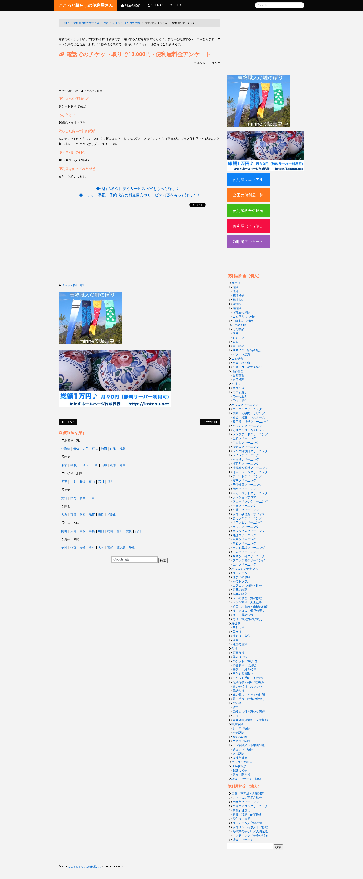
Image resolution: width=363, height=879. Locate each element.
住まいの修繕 (241, 577)
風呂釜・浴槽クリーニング (250, 422)
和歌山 (111, 514)
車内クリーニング (244, 552)
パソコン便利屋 (241, 762)
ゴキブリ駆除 (241, 741)
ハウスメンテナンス (244, 569)
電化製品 (238, 329)
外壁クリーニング (244, 535)
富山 (92, 482)
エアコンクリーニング (247, 409)
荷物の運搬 (240, 396)
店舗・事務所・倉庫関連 (247, 793)
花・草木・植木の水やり (249, 699)
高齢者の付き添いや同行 (249, 711)
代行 (105, 23)
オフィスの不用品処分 (247, 798)
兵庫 (82, 514)
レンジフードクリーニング (250, 434)
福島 (122, 449)
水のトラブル (241, 581)
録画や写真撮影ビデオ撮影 (250, 720)
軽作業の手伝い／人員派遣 (250, 831)
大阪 (64, 514)
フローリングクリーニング (250, 501)
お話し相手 (240, 770)
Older (69, 422)
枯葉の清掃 (240, 644)
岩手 (85, 449)
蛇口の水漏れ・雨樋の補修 (250, 606)
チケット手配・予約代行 (126, 23)
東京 (64, 465)
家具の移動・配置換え (247, 814)
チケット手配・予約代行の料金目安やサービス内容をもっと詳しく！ (141, 194)
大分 (101, 547)
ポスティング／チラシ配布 (250, 835)
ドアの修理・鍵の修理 (247, 598)
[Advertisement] (135, 33)
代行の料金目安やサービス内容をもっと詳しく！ (141, 188)
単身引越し (240, 388)
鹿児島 (121, 547)
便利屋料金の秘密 (248, 210)
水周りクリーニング (246, 459)
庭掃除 (237, 308)
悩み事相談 (238, 766)
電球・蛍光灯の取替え (247, 619)
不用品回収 (238, 325)
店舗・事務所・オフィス (249, 514)
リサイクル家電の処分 (247, 350)
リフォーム (240, 573)
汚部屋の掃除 (241, 312)
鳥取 (82, 531)
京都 (73, 514)
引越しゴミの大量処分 (247, 367)
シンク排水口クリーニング (250, 451)
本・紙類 (238, 346)
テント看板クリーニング (249, 548)
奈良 (101, 514)
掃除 (235, 287)
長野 (64, 482)
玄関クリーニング (244, 489)
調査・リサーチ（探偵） (247, 779)
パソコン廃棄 (241, 354)
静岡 (73, 498)
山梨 (73, 482)
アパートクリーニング (247, 476)
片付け (235, 283)
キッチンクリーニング (247, 426)
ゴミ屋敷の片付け (244, 316)
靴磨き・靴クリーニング (249, 556)
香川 (119, 531)
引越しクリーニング (246, 510)
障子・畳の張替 (243, 615)
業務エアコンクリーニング (250, 806)
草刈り (237, 632)
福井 (110, 482)
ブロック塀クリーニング (249, 560)
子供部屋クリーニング (247, 485)
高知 (138, 531)
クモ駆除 (238, 753)
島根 (92, 531)
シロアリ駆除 (241, 728)
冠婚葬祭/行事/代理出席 (248, 682)
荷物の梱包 (240, 401)
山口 (101, 531)
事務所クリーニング (246, 802)
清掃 (235, 291)
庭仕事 (235, 623)
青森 (76, 449)
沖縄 (132, 547)
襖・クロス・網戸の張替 (249, 611)
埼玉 (85, 465)
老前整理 (238, 380)
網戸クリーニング (244, 539)
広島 (73, 531)
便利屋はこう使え (248, 226)
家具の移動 (240, 590)
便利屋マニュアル (248, 179)
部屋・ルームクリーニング (250, 472)
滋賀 (92, 514)
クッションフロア (244, 497)
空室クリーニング (244, 506)
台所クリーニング (244, 438)
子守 (235, 707)
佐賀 (73, 547)
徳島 (110, 531)
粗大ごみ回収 (241, 363)
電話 (81, 285)
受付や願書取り (243, 674)
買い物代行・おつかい (247, 686)
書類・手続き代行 (244, 669)
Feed (177, 5)
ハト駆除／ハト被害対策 (249, 745)
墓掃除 (237, 304)
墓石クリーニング (244, 543)
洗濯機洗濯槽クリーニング (250, 468)
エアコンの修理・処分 (247, 585)
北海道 (65, 449)
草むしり (238, 627)
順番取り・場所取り (246, 665)
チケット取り (70, 285)
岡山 (64, 531)
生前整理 (238, 375)
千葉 (95, 465)
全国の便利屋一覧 (248, 194)
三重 (92, 498)
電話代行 (238, 690)
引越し (235, 384)
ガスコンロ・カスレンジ (249, 430)
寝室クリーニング (244, 480)
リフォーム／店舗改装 (247, 823)
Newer (208, 422)
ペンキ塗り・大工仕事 (247, 602)
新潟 (82, 482)
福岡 (64, 547)
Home (65, 23)
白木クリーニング (244, 564)
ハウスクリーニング (244, 405)
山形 (113, 449)
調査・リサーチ (243, 840)
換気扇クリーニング (246, 447)
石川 (101, 482)
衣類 (235, 342)
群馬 (122, 465)
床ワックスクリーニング (249, 531)
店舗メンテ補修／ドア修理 (250, 827)
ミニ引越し (240, 392)
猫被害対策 (240, 758)
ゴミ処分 (237, 359)
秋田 (104, 449)
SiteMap (156, 5)
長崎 (82, 547)
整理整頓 (238, 295)
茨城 (104, 465)
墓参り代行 (240, 657)
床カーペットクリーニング (250, 493)
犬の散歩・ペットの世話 (249, 695)
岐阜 (82, 498)
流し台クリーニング (246, 443)
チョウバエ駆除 (243, 749)
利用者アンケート (248, 241)
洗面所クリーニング (246, 464)
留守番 (237, 703)
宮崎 (110, 547)
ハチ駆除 (238, 732)
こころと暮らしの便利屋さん (86, 5)
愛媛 (129, 531)
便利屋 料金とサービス (86, 23)
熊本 (92, 547)
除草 (235, 640)
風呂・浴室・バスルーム (249, 417)
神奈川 (74, 465)
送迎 (235, 716)
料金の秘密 (132, 5)
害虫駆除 (237, 724)
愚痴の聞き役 (241, 774)
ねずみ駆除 (240, 737)
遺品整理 (237, 371)
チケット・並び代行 (246, 661)
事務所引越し (241, 810)
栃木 (113, 465)
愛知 (64, 498)
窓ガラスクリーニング (247, 518)
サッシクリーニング (246, 527)
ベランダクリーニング (247, 522)
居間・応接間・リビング (249, 413)
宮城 (95, 449)
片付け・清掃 (241, 819)
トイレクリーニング (246, 455)
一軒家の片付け (243, 321)
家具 (235, 333)
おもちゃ (238, 337)
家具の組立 (240, 594)
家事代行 (238, 653)
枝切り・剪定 (241, 636)
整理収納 (238, 300)
